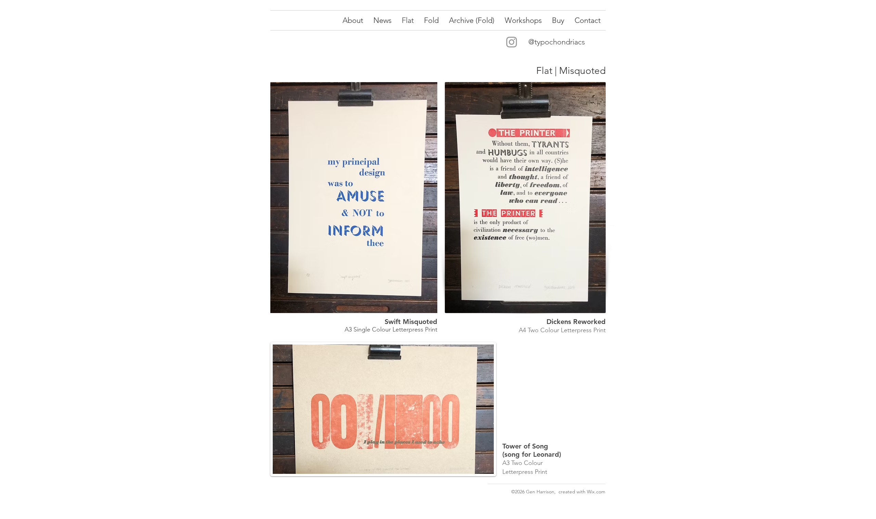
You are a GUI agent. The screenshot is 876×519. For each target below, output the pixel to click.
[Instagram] (511, 42)
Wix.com (596, 492)
